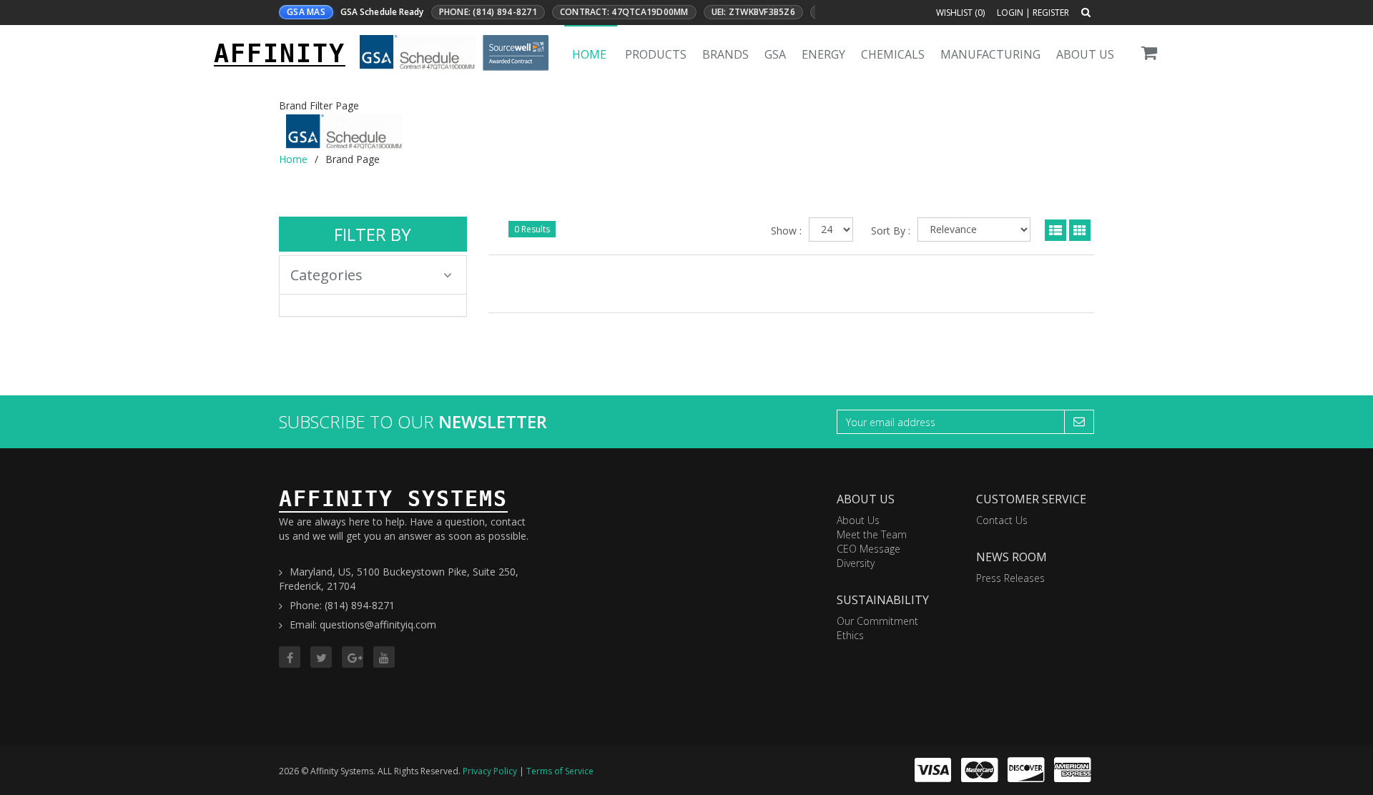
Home (589, 54)
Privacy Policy (490, 771)
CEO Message (868, 548)
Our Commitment (877, 621)
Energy (823, 54)
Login (1010, 12)
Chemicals (893, 54)
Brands (725, 54)
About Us (1085, 54)
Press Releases (1010, 578)
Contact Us (1002, 520)
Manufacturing (990, 54)
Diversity (856, 563)
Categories (326, 275)
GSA (775, 54)
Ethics (850, 635)
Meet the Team (872, 534)
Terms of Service (560, 771)
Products (655, 54)
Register (1051, 12)
